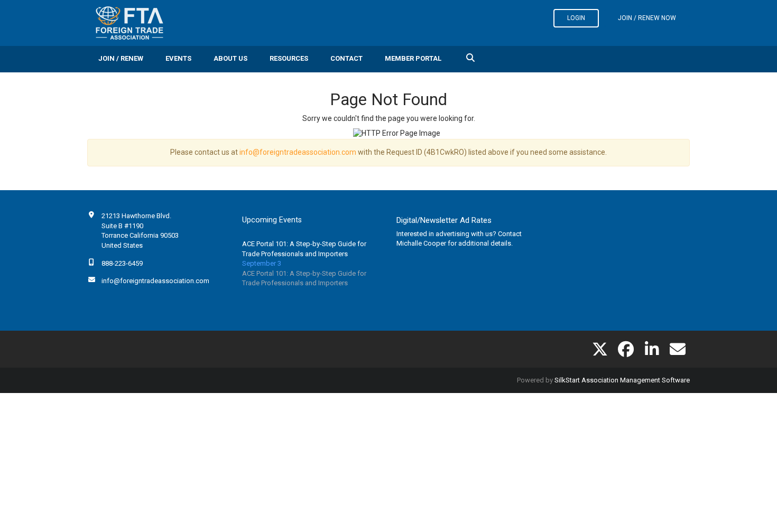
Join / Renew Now (647, 18)
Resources (289, 58)
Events (178, 58)
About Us (230, 58)
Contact (346, 58)
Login (576, 18)
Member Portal (413, 58)
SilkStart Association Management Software (622, 380)
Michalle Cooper (421, 243)
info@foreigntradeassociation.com (297, 152)
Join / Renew (120, 58)
